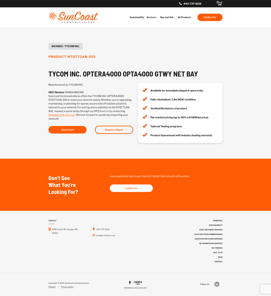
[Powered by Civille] (135, 285)
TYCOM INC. (72, 46)
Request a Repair (114, 129)
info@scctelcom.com (105, 235)
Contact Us (210, 17)
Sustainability (137, 17)
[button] (220, 3)
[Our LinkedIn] (218, 284)
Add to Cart (67, 129)
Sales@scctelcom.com (61, 114)
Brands (57, 46)
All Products (184, 17)
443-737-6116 (192, 3)
